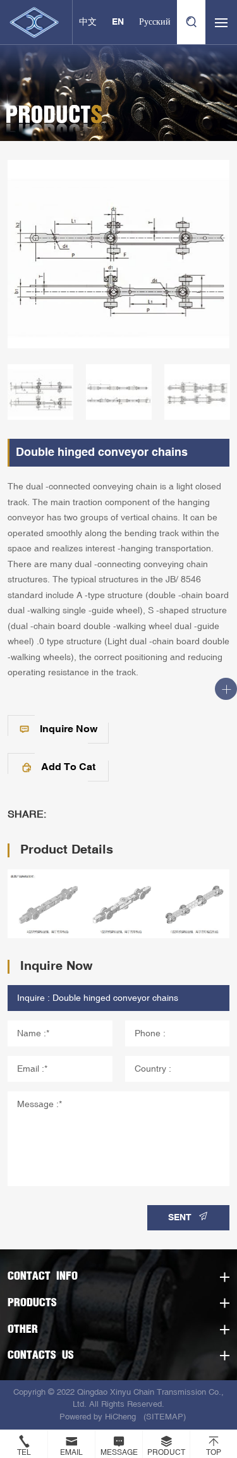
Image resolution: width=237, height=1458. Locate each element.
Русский (155, 22)
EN (118, 22)
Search (191, 22)
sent (179, 1217)
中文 (88, 22)
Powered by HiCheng (97, 1417)
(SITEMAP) (164, 1417)
